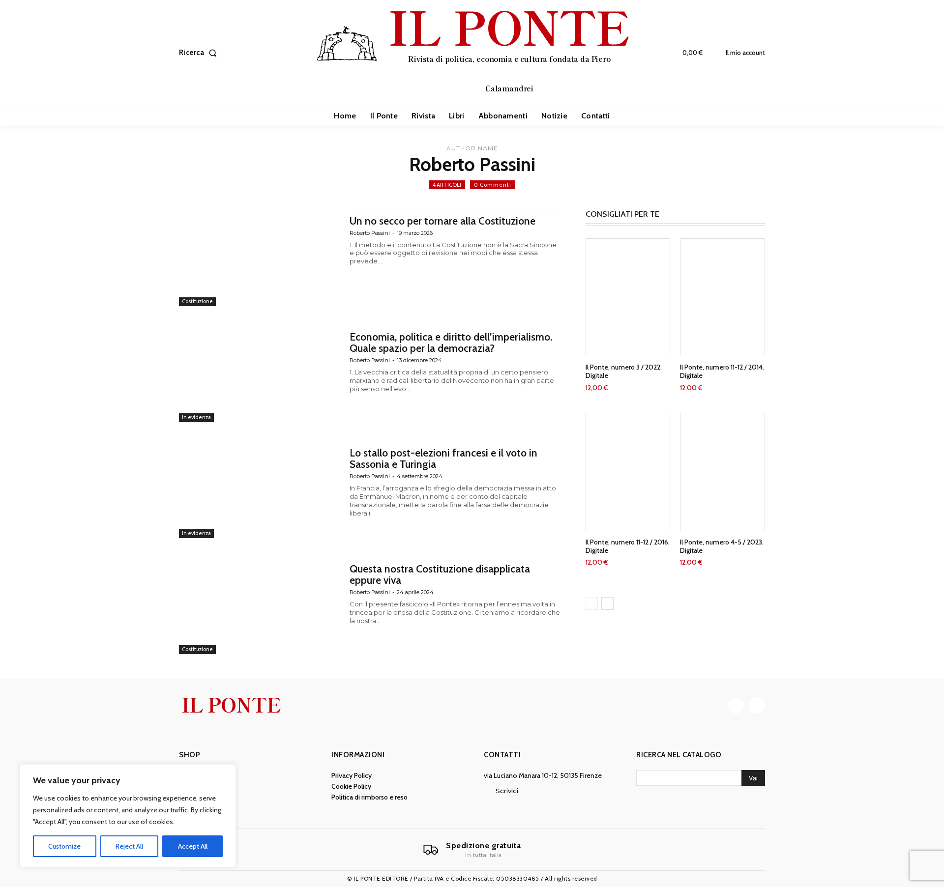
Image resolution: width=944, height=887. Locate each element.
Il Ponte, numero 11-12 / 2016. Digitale (628, 546)
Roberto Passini (370, 232)
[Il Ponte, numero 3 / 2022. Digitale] (628, 297)
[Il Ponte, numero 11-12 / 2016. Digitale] (628, 472)
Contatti (502, 754)
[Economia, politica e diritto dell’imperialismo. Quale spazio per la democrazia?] (259, 374)
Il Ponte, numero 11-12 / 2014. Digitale (722, 371)
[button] (200, 53)
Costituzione (197, 301)
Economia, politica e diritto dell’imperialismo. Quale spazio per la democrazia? (451, 342)
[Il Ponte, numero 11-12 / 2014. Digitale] (722, 297)
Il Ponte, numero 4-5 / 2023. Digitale (722, 546)
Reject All (129, 846)
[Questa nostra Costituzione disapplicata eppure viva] (259, 606)
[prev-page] (592, 603)
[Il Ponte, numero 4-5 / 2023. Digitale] (722, 472)
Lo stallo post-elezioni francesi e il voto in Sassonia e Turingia (443, 458)
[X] (757, 705)
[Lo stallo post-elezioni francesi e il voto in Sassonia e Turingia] (259, 490)
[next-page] (607, 603)
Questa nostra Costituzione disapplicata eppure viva (440, 574)
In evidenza (196, 417)
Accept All (192, 846)
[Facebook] (736, 705)
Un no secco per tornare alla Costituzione (442, 221)
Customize (64, 846)
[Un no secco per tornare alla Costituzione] (259, 258)
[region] (128, 815)
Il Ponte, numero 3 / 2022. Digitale (624, 371)
